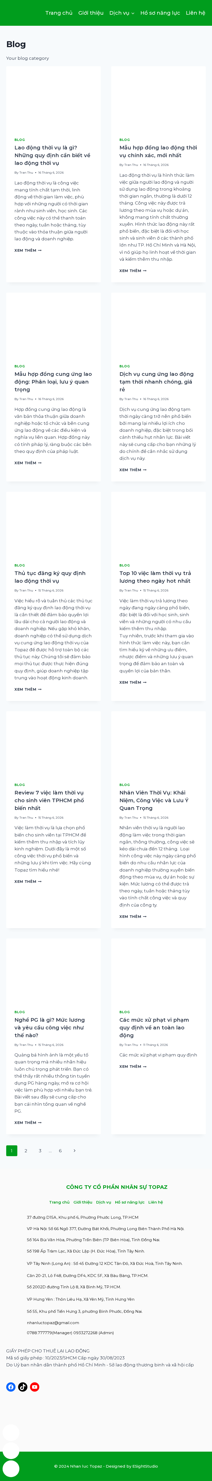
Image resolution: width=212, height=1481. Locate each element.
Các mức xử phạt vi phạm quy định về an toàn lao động (154, 1027)
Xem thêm (28, 250)
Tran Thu (26, 172)
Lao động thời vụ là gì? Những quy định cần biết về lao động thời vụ (52, 155)
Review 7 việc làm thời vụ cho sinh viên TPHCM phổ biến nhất (49, 800)
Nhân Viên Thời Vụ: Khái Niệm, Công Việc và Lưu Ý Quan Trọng (153, 800)
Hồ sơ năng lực (160, 13)
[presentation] (53, 97)
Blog (19, 140)
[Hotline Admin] (11, 1450)
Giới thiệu (91, 13)
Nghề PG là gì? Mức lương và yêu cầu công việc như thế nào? (49, 1027)
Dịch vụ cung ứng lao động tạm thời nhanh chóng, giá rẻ (156, 382)
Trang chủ (59, 13)
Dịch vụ (103, 1202)
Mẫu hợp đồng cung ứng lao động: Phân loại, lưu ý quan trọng (53, 382)
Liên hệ (195, 13)
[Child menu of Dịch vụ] (122, 13)
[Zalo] (11, 1432)
